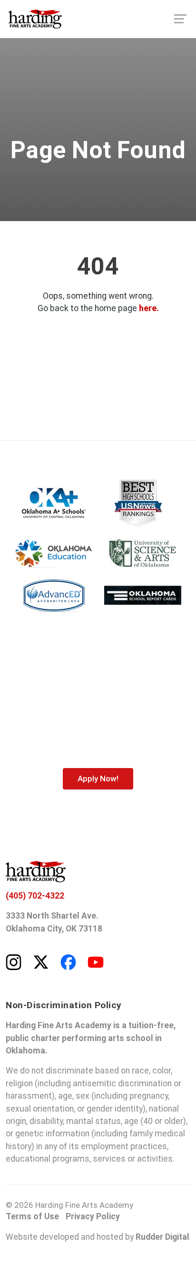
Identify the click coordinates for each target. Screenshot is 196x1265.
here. (149, 308)
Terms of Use (32, 1216)
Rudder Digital (162, 1237)
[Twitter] (41, 961)
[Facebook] (68, 961)
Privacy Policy (93, 1216)
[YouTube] (96, 961)
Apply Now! (98, 778)
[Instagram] (13, 961)
